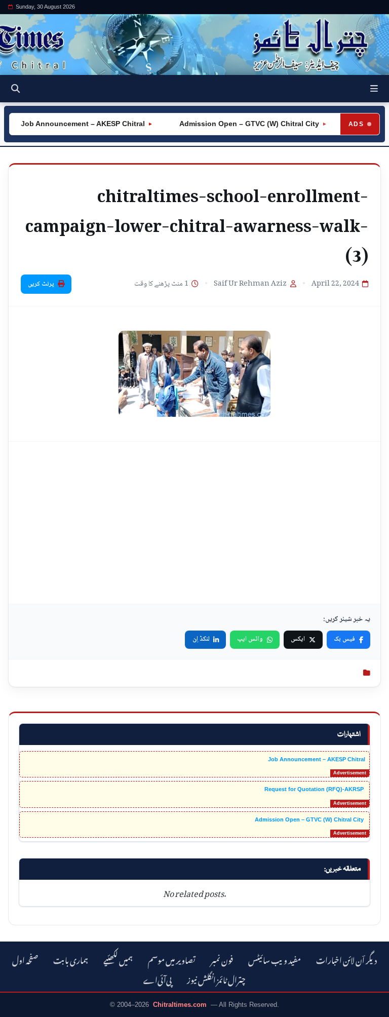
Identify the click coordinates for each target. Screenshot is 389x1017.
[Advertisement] (194, 523)
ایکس (298, 639)
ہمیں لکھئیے (118, 959)
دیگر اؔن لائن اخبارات (346, 959)
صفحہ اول (25, 959)
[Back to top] (17, 1007)
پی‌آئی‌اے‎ (157, 978)
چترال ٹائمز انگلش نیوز (216, 978)
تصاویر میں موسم (172, 959)
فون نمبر (222, 959)
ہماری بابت (70, 959)
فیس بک (344, 639)
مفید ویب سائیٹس (274, 959)
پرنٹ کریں (41, 284)
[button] (374, 88)
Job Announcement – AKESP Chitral (74, 124)
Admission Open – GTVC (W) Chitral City (240, 124)
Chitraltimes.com (180, 1004)
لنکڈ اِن (201, 639)
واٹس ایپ (250, 639)
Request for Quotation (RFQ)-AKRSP (314, 789)
